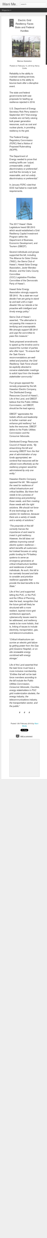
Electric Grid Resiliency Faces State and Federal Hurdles (24, 25)
